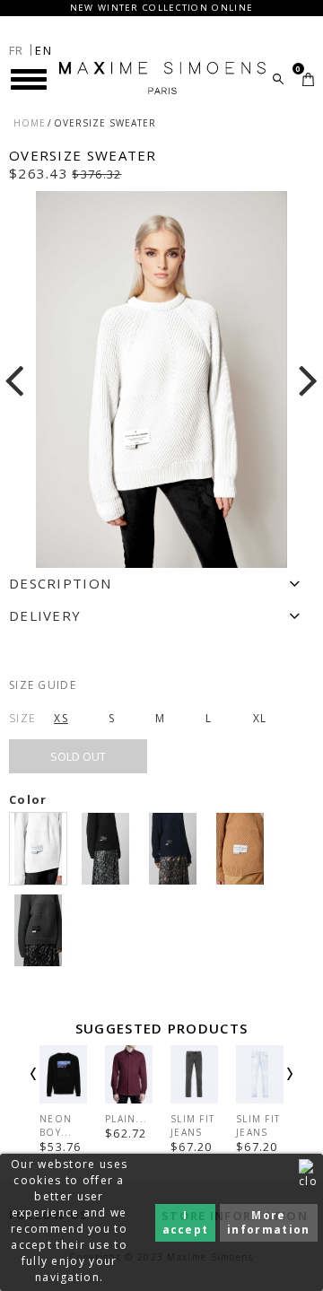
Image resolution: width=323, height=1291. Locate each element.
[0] (308, 79)
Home (29, 123)
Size (22, 718)
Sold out (78, 756)
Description (60, 583)
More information (268, 1222)
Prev (57, 1090)
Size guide (42, 685)
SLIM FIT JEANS (192, 1125)
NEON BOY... (56, 1125)
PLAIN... (126, 1118)
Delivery (45, 615)
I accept (185, 1222)
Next (266, 1090)
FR (16, 50)
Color (30, 799)
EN (43, 50)
